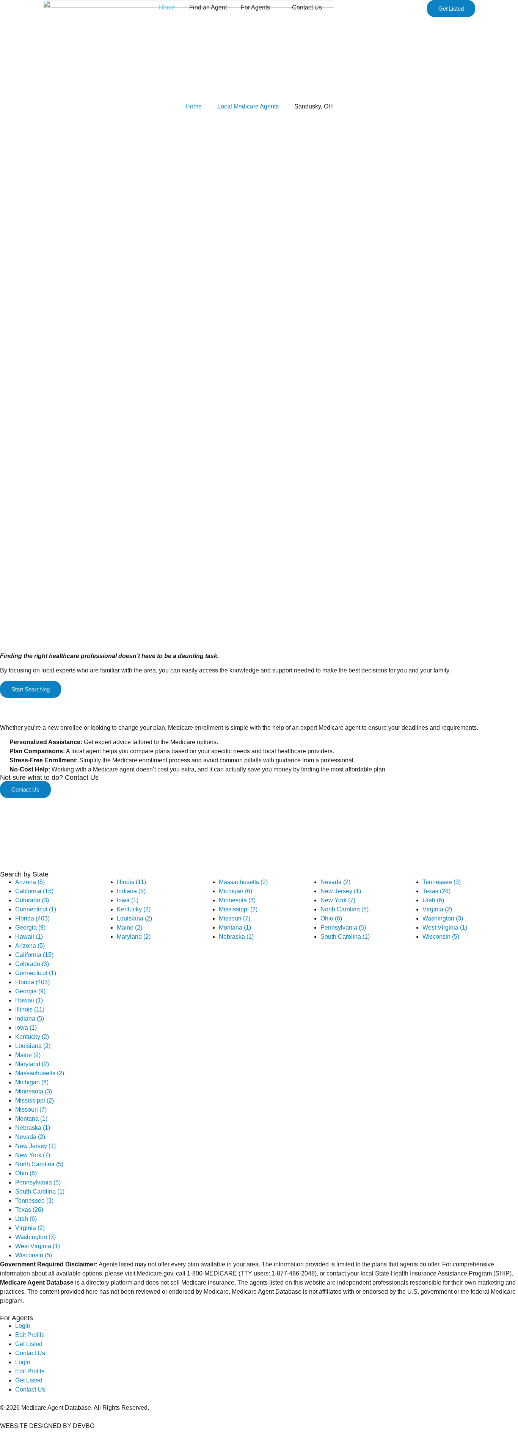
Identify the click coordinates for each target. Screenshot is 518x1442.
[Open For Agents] (275, 7)
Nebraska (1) (236, 936)
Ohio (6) (331, 918)
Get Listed (28, 1344)
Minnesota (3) (237, 900)
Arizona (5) (30, 882)
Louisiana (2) (134, 918)
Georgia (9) (30, 927)
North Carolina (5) (344, 909)
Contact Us (30, 1353)
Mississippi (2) (238, 909)
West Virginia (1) (444, 927)
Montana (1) (235, 927)
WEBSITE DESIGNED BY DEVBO (47, 1426)
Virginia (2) (437, 909)
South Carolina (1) (345, 936)
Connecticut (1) (35, 909)
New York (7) (337, 900)
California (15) (34, 891)
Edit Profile (30, 1335)
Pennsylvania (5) (343, 927)
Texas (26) (436, 891)
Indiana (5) (131, 891)
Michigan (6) (235, 891)
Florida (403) (32, 918)
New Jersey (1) (340, 891)
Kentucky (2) (134, 909)
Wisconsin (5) (440, 936)
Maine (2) (129, 927)
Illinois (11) (131, 882)
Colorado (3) (32, 900)
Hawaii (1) (29, 936)
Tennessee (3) (441, 882)
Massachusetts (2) (243, 882)
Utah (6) (433, 900)
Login (22, 1326)
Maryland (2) (134, 936)
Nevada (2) (335, 882)
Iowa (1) (127, 900)
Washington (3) (442, 918)
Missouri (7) (234, 918)
